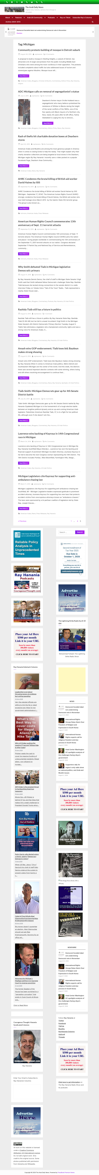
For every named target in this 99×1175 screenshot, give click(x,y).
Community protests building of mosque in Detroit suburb (49, 50)
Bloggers (35, 81)
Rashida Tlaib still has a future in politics (39, 309)
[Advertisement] (72, 679)
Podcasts (51, 18)
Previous (23, 521)
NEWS (72, 701)
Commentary (56, 81)
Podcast (50, 301)
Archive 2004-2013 (13, 22)
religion (20, 83)
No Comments (47, 96)
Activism (23, 213)
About (7, 18)
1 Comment (48, 314)
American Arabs (26, 81)
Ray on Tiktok (65, 18)
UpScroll (61, 1034)
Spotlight (65, 383)
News (59, 128)
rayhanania (38, 54)
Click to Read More (21, 1005)
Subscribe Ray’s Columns (82, 18)
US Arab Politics (68, 301)
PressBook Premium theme (66, 1172)
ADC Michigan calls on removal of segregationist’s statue (48, 91)
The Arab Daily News (34, 7)
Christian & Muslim (45, 81)
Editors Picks (65, 81)
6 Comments (50, 54)
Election (19, 33)
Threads (61, 1037)
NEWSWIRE (72, 947)
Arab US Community (35, 18)
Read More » (24, 76)
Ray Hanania (75, 81)
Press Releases (43, 213)
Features (18, 18)
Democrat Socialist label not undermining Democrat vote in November (41, 30)
